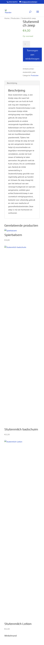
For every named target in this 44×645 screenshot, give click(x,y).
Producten (15, 18)
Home (6, 18)
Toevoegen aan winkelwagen (32, 54)
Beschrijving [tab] (12, 83)
